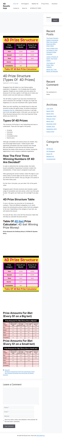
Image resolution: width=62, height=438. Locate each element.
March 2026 (50, 111)
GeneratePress (41, 435)
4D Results (49, 149)
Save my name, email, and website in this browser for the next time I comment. (21, 420)
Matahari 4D (35, 3)
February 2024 (50, 119)
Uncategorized (50, 159)
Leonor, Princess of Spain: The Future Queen (52, 58)
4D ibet (19, 221)
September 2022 (51, 129)
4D (30, 205)
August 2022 (50, 131)
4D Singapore (25, 3)
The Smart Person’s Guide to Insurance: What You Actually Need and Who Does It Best (52, 42)
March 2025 (50, 113)
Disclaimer (54, 3)
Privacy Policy (45, 3)
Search (48, 17)
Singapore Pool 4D (8, 110)
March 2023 (50, 121)
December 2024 (51, 116)
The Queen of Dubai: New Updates (50, 65)
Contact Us (16, 8)
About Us (24, 8)
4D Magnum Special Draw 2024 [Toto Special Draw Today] (20, 371)
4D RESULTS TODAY (35, 8)
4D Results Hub (6, 6)
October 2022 (50, 126)
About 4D (15, 3)
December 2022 (51, 124)
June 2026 (49, 108)
